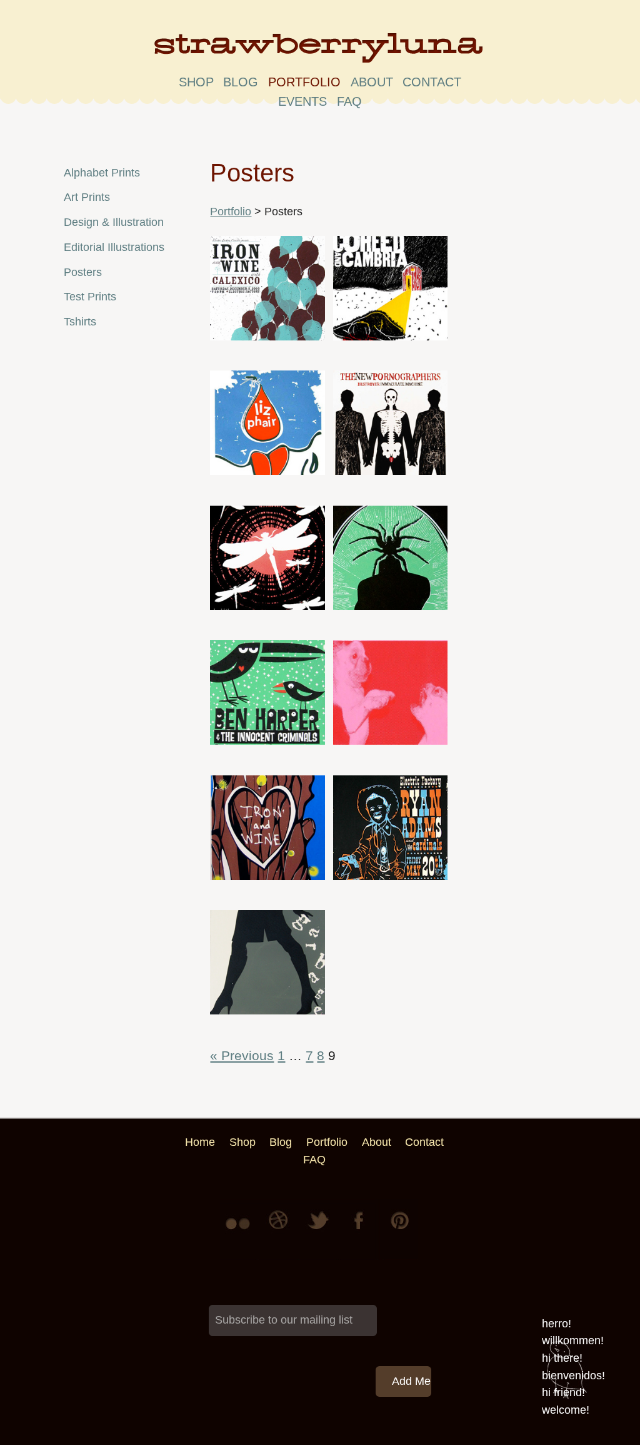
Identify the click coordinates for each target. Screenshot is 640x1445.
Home (200, 1142)
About (372, 82)
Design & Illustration (114, 222)
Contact (431, 82)
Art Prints (87, 197)
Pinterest (400, 1229)
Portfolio (304, 82)
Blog (240, 82)
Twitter (320, 1229)
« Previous (242, 1055)
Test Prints (90, 296)
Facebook (360, 1229)
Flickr (240, 1229)
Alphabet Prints (102, 172)
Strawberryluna (320, 52)
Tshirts (80, 321)
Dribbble (280, 1229)
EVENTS (302, 101)
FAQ (349, 101)
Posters (83, 272)
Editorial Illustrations (114, 247)
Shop (196, 82)
